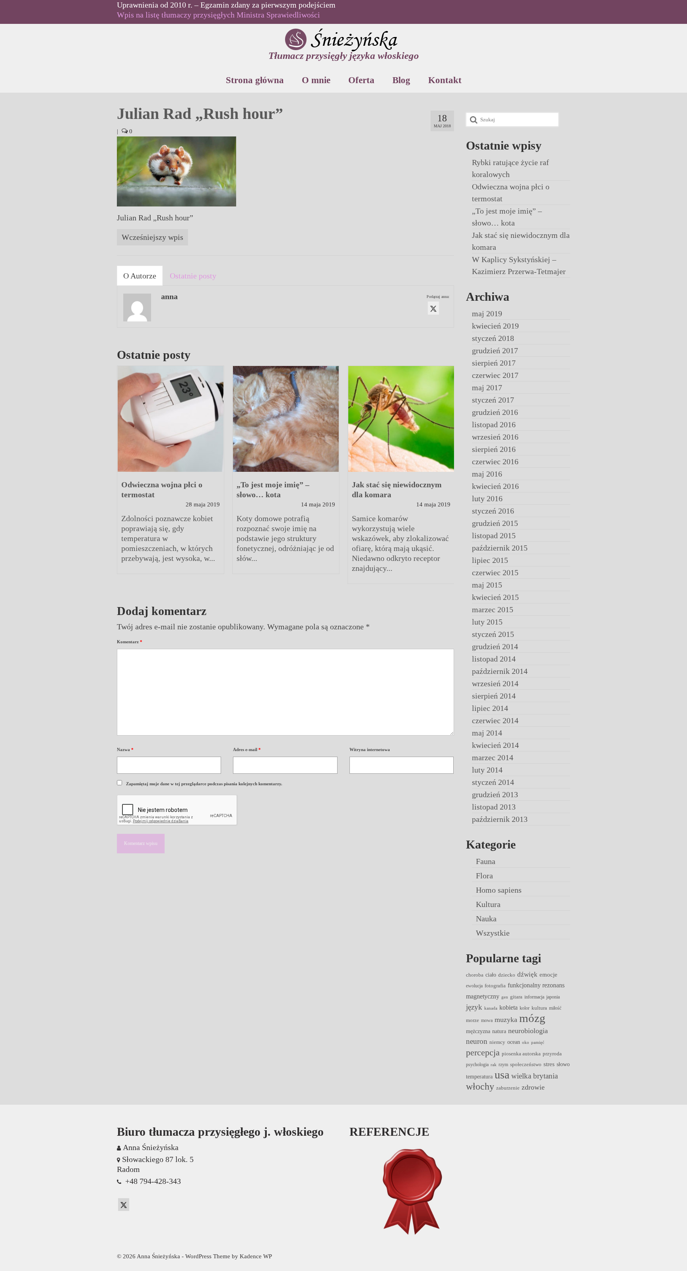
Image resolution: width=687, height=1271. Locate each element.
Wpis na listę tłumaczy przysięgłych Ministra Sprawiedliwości (218, 14)
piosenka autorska (521, 1054)
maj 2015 (487, 584)
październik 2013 (500, 819)
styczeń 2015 (493, 634)
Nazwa (125, 749)
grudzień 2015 (495, 523)
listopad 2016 (494, 424)
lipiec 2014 (490, 708)
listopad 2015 (494, 535)
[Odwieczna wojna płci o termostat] (170, 419)
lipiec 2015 (490, 560)
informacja (534, 997)
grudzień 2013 (495, 794)
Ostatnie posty (193, 275)
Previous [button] (124, 479)
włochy (480, 1086)
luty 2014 (487, 769)
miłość (555, 1008)
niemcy (497, 1042)
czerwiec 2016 (495, 461)
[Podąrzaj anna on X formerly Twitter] (433, 308)
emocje (548, 974)
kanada (490, 1008)
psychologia (477, 1064)
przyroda (552, 1054)
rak (494, 1065)
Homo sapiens (499, 890)
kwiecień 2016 (495, 486)
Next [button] (447, 479)
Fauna (485, 861)
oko (525, 1042)
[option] (170, 474)
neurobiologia (528, 1031)
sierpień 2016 (494, 449)
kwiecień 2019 (495, 325)
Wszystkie (493, 932)
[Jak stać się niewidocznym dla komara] (401, 419)
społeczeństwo (525, 1064)
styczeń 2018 (493, 338)
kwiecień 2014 (495, 745)
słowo (563, 1064)
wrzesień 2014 (495, 683)
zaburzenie (508, 1088)
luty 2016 (487, 498)
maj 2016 (487, 473)
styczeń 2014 (493, 782)
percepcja (483, 1052)
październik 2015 (500, 547)
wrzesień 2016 (495, 436)
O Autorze (139, 275)
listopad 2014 (494, 658)
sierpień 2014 (494, 695)
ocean (513, 1042)
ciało (490, 974)
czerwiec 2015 (495, 572)
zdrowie (533, 1087)
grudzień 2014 (495, 646)
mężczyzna (478, 1031)
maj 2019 (487, 313)
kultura (539, 1008)
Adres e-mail (247, 749)
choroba (474, 975)
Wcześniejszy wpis (152, 237)
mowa (487, 1020)
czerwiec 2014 (495, 720)
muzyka (506, 1020)
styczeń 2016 (493, 510)
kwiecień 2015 (495, 597)
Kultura (488, 904)
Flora (484, 875)
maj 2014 (487, 732)
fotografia (495, 986)
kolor (525, 1008)
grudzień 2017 (495, 350)
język (474, 1007)
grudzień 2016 (495, 412)
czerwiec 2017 (495, 375)
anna (169, 296)
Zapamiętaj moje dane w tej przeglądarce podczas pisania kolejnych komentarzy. (204, 783)
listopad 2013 (494, 806)
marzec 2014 (492, 757)
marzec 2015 (492, 609)
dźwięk (527, 974)
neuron (476, 1041)
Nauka (486, 918)
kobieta (508, 1007)
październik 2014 (500, 671)
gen (504, 997)
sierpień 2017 (494, 362)
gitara (516, 997)
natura (499, 1031)
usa (502, 1075)
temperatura (479, 1076)
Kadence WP (256, 1256)
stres (549, 1064)
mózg (532, 1018)
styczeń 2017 (493, 399)
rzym (503, 1064)
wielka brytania (534, 1076)
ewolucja (474, 986)
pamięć (537, 1042)
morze (472, 1020)
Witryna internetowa (369, 749)
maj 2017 (487, 387)
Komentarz (129, 641)
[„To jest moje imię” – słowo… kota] (286, 419)
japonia (553, 997)
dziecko (506, 975)
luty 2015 (487, 621)
